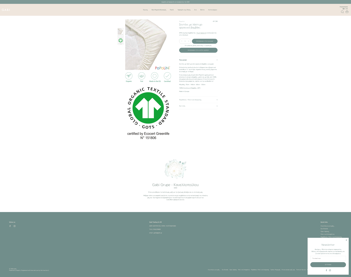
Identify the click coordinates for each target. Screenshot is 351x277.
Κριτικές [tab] (182, 106)
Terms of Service (301, 269)
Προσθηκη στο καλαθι (204, 41)
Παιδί (172, 10)
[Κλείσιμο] (346, 240)
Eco (195, 10)
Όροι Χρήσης (325, 231)
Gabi (15, 269)
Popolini (182, 21)
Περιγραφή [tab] (183, 60)
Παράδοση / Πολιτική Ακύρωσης (331, 237)
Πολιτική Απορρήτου (328, 234)
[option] (121, 31)
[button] (198, 50)
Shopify (18, 270)
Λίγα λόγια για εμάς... (328, 226)
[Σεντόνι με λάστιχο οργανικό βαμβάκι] (120, 31)
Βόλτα (202, 10)
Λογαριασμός (344, 7)
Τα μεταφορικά (201, 33)
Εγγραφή (328, 264)
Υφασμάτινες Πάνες (184, 10)
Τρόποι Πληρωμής (275, 269)
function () (46, 270)
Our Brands (324, 229)
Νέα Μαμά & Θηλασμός (159, 10)
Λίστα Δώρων (212, 10)
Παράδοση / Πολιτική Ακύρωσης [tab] (190, 100)
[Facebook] (326, 270)
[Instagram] (330, 270)
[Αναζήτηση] (342, 12)
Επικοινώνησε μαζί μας (288, 269)
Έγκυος (145, 10)
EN (347, 9)
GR (344, 9)
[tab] (198, 80)
